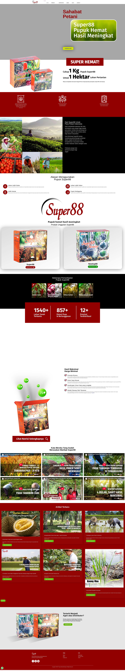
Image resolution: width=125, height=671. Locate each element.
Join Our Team (80, 656)
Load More (3, 600)
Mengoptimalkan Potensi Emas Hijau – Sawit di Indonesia (55, 535)
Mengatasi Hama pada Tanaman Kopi (51, 573)
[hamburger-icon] (45, 0)
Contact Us (65, 657)
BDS (65, 668)
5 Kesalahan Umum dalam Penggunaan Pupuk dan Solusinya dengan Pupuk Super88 (19, 573)
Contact (78, 2)
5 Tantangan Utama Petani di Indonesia (93, 535)
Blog (73, 2)
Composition (61, 2)
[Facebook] (35, 661)
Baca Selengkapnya (7, 579)
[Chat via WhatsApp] (2, 669)
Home (47, 2)
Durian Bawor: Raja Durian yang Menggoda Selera (12, 539)
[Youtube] (38, 661)
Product (53, 2)
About (68, 2)
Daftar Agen (80, 655)
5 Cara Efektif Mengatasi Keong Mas (93, 590)
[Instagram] (33, 661)
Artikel (79, 657)
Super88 (93, 392)
